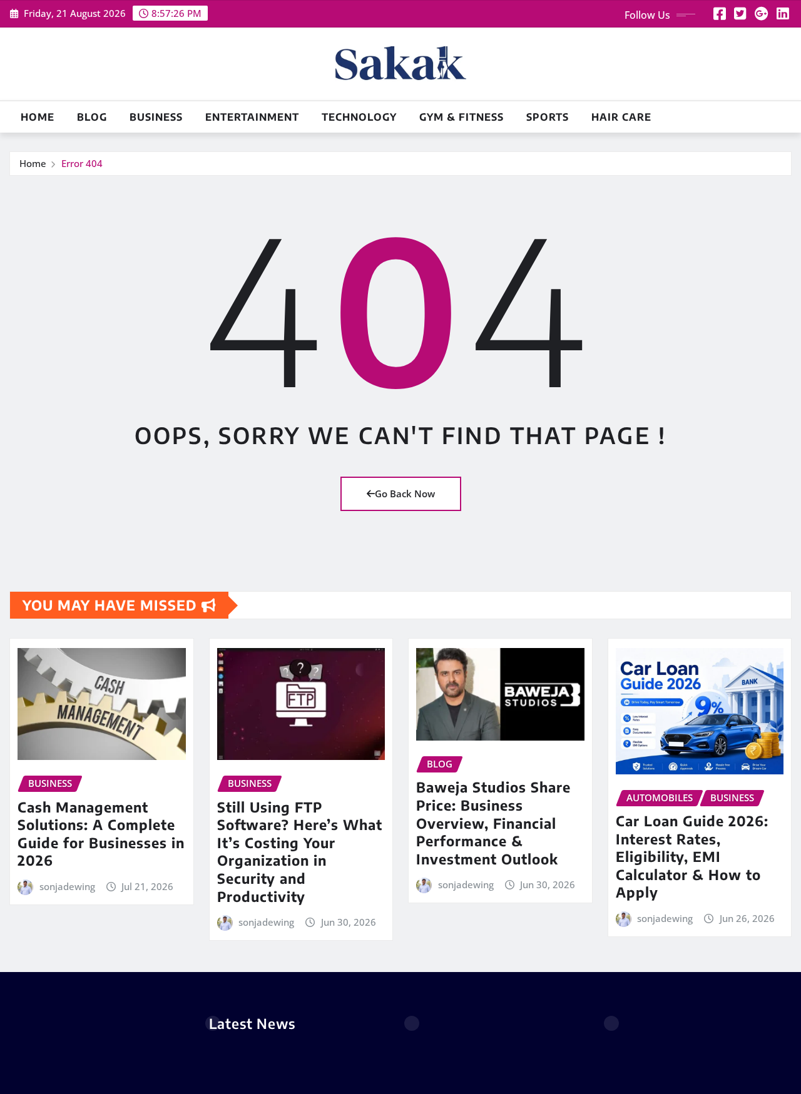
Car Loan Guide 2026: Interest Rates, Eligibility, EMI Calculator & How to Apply (692, 856)
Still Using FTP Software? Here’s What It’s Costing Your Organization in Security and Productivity (299, 851)
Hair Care (621, 117)
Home (37, 117)
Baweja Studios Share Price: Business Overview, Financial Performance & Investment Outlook (493, 822)
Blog (92, 117)
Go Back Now (405, 493)
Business (156, 117)
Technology (359, 117)
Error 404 (82, 163)
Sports (547, 117)
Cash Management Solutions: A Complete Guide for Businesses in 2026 (101, 833)
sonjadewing (67, 886)
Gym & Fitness (461, 117)
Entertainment (252, 117)
